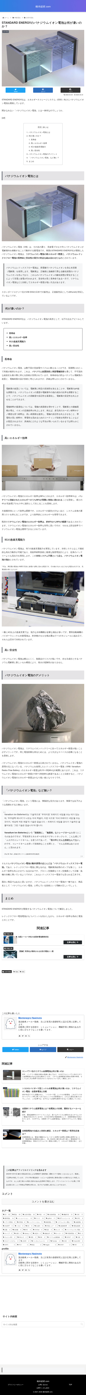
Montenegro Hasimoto (30, 1017)
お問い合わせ (43, 1384)
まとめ (31, 161)
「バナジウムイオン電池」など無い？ (44, 157)
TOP (70, 1384)
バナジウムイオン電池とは (39, 132)
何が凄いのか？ (35, 135)
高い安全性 (35, 150)
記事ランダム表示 (43, 1388)
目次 (40, 127)
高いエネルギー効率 (39, 143)
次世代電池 (7, 972)
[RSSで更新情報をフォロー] (29, 1035)
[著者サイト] (19, 1035)
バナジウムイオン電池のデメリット (43, 154)
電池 (16, 972)
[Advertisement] (43, 992)
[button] (82, 1324)
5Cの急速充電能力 (38, 146)
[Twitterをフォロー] (22, 1035)
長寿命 (33, 139)
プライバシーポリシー (15, 1384)
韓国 (23, 972)
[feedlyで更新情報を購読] (26, 1035)
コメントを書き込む (43, 1201)
